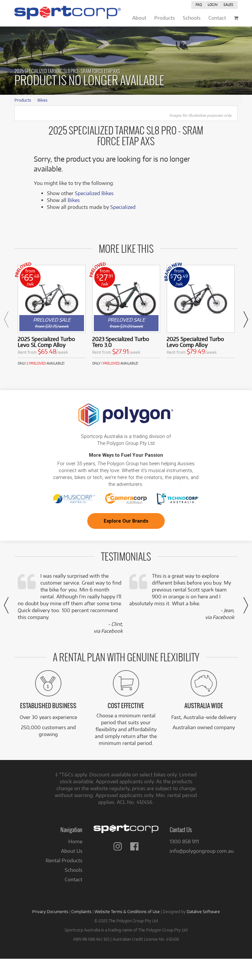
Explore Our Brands (126, 521)
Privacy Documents (50, 911)
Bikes (42, 100)
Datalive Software (203, 911)
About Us (71, 851)
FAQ (199, 5)
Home (75, 841)
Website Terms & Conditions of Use (127, 911)
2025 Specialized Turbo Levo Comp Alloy (195, 341)
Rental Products (64, 860)
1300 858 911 (184, 841)
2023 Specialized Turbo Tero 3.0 (120, 341)
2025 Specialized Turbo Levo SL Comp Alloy (46, 341)
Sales (228, 5)
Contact (73, 879)
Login (213, 5)
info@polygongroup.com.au (202, 851)
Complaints (81, 911)
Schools (73, 870)
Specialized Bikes (94, 193)
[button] (6, 319)
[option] (51, 315)
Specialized (123, 207)
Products (22, 100)
